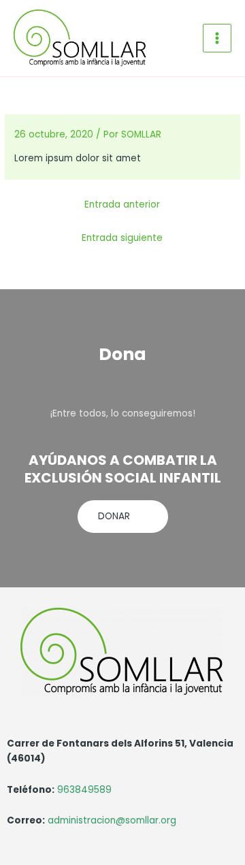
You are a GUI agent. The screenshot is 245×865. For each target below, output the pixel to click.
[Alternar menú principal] (217, 38)
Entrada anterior (122, 204)
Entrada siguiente (122, 237)
